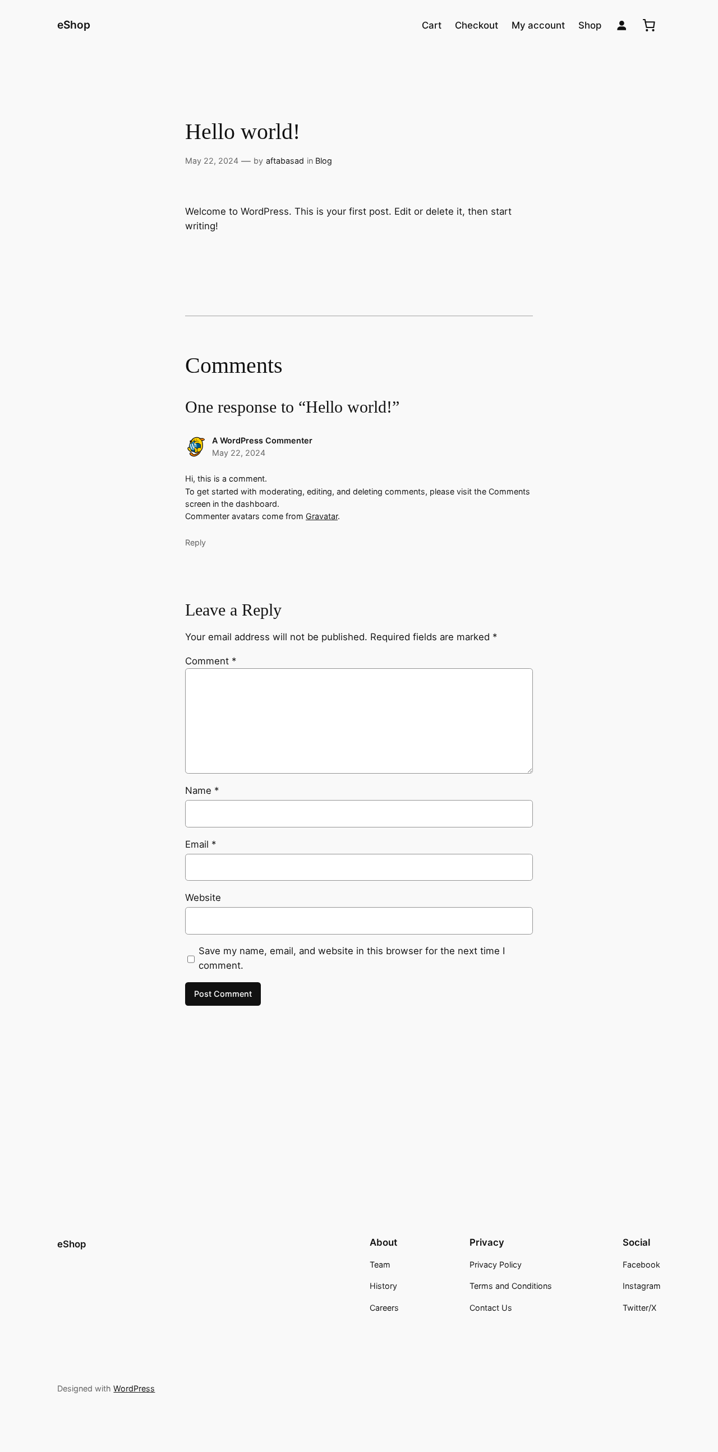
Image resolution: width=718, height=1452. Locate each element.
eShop (73, 24)
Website (203, 897)
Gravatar (322, 516)
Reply (195, 542)
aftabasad (285, 160)
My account (538, 25)
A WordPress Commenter (262, 440)
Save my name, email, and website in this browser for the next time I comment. (352, 958)
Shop (589, 25)
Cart (431, 25)
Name (202, 790)
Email (200, 844)
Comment (210, 661)
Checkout (476, 25)
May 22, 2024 (211, 160)
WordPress (134, 1388)
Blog (323, 160)
